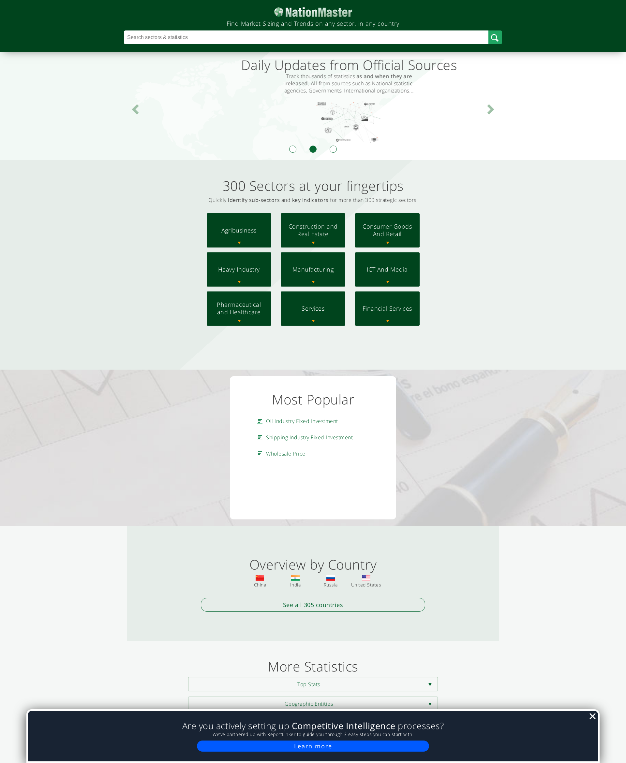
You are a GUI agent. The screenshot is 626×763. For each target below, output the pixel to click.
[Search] (495, 37)
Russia (331, 585)
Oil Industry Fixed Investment (302, 421)
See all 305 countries (313, 605)
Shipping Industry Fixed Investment (309, 437)
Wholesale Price (286, 453)
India (295, 585)
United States (366, 585)
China (260, 585)
